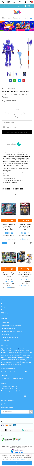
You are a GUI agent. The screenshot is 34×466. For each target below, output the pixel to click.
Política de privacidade (8, 328)
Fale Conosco (5, 322)
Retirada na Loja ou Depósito (10, 337)
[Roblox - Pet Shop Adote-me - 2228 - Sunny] (9, 265)
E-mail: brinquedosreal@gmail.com (12, 391)
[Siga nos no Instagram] (25, 396)
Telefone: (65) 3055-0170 (9, 386)
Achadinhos (4, 304)
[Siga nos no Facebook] (9, 396)
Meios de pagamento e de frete (11, 325)
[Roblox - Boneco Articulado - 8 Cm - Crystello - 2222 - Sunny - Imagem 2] (17, 74)
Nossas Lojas (5, 340)
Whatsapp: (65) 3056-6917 (10, 389)
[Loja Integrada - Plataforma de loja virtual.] (16, 450)
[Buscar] (25, 18)
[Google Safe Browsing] (17, 439)
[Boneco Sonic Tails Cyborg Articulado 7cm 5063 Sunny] (25, 264)
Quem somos (5, 334)
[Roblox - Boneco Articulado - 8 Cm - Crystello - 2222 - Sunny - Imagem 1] (9, 74)
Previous (2, 26)
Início (4, 88)
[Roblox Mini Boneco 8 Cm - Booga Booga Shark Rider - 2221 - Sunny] (25, 217)
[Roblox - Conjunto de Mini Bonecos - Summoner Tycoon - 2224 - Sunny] (9, 217)
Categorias (4, 307)
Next (31, 25)
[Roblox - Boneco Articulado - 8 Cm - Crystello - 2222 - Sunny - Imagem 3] (24, 74)
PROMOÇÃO (11, 88)
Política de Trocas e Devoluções (11, 331)
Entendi (17, 463)
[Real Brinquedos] (17, 11)
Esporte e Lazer (6, 310)
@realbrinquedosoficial (7, 404)
